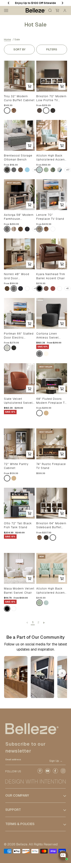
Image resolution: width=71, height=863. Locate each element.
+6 (67, 288)
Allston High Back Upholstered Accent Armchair (51, 158)
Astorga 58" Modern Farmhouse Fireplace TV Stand (19, 217)
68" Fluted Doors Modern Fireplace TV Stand (51, 401)
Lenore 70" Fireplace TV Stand (50, 217)
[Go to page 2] (44, 622)
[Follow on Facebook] (55, 772)
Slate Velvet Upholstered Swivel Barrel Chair (18, 401)
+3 (35, 229)
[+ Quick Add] (29, 86)
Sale (17, 39)
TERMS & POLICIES (20, 824)
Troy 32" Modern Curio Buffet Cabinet (19, 98)
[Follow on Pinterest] (40, 772)
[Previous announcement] (8, 3)
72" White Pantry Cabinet (16, 466)
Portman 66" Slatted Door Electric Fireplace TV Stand (19, 336)
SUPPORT (13, 810)
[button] (62, 673)
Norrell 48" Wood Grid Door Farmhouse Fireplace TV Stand (18, 276)
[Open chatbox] (63, 855)
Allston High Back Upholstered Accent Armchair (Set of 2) (51, 591)
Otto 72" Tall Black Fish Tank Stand (18, 525)
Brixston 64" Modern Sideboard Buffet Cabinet (51, 525)
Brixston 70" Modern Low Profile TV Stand (51, 98)
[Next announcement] (62, 3)
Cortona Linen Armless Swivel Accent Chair (47, 336)
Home (7, 39)
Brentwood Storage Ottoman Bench (18, 157)
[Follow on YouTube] (47, 772)
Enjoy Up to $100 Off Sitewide (35, 3)
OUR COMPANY (17, 795)
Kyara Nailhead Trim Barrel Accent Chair (50, 276)
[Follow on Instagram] (63, 772)
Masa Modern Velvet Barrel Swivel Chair (19, 590)
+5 (35, 170)
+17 (67, 170)
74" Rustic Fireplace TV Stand (51, 466)
